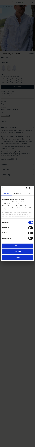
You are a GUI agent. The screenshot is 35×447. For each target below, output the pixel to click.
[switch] (30, 227)
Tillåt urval (17, 251)
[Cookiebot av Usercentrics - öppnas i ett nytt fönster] (25, 188)
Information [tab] (17, 193)
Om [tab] (29, 193)
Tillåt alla (17, 246)
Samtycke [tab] (6, 193)
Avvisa (17, 257)
